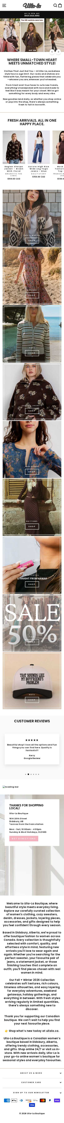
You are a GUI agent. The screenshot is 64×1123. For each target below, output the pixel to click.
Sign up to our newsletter (31, 1092)
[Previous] (52, 51)
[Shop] (32, 218)
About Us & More (31, 1073)
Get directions (24, 838)
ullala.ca (52, 1031)
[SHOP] (32, 276)
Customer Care (31, 1082)
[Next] (58, 51)
